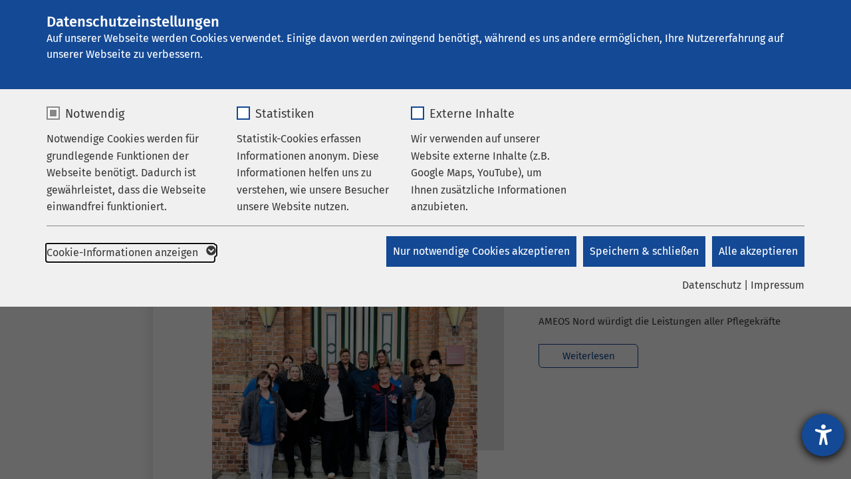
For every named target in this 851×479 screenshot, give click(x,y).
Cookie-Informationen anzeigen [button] (124, 252)
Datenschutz (711, 285)
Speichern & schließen (644, 251)
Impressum (777, 285)
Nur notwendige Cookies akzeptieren (481, 251)
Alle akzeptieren (758, 251)
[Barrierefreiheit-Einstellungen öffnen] (823, 435)
